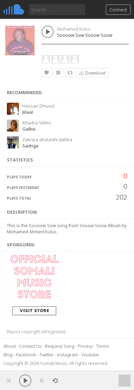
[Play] (25, 381)
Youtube (90, 355)
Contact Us (30, 346)
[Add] (58, 72)
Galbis (29, 129)
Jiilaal (27, 112)
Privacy (85, 346)
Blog (7, 355)
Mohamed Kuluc (74, 29)
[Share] (70, 72)
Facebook (26, 355)
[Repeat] (55, 381)
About (9, 346)
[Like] (47, 72)
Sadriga (30, 146)
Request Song (59, 346)
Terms (102, 346)
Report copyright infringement (36, 332)
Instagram (67, 355)
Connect (118, 10)
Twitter (47, 355)
